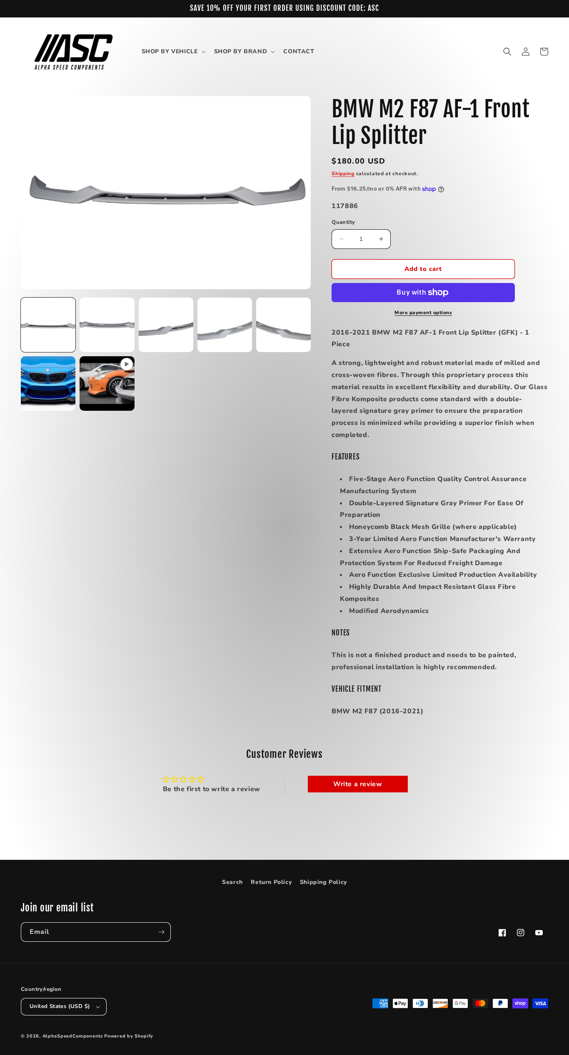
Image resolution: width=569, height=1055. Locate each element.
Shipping (343, 173)
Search (232, 882)
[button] (173, 51)
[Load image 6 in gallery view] (48, 383)
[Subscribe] (161, 932)
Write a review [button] (357, 784)
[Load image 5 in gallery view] (283, 325)
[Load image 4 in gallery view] (224, 325)
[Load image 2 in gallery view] (107, 325)
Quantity (343, 222)
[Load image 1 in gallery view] (48, 325)
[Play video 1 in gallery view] (107, 383)
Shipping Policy (323, 882)
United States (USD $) (60, 1006)
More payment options (423, 312)
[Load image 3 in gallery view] (166, 325)
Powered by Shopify (128, 1036)
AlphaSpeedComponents (72, 1036)
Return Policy (271, 882)
